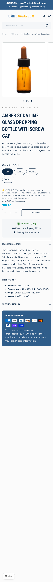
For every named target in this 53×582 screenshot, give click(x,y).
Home (4, 34)
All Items (14, 34)
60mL (19, 171)
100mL (32, 171)
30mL (7, 171)
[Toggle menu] (3, 16)
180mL (8, 179)
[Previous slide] (23, 101)
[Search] (47, 25)
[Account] (43, 16)
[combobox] (26, 25)
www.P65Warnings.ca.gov (13, 201)
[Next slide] (31, 101)
